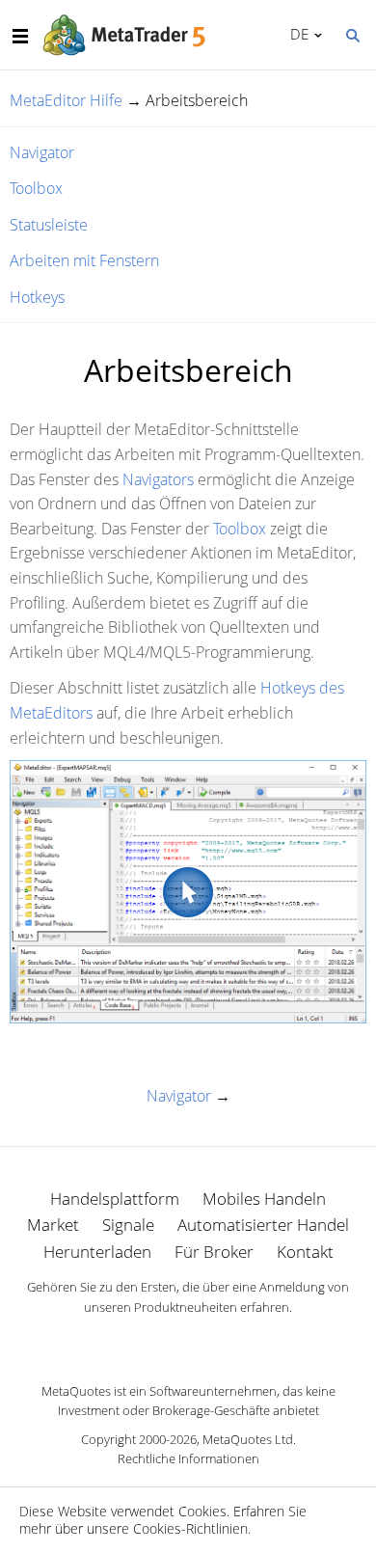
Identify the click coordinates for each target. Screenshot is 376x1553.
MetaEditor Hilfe (66, 100)
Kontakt (305, 1251)
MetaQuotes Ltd (247, 1439)
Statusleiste (49, 224)
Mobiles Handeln (264, 1198)
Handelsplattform (114, 1198)
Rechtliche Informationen (188, 1458)
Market (53, 1224)
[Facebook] (157, 1340)
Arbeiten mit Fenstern (84, 260)
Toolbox (36, 188)
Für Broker (214, 1251)
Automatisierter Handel (263, 1224)
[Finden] (351, 33)
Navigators (158, 479)
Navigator (42, 152)
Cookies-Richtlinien (190, 1528)
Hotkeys (37, 297)
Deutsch (296, 33)
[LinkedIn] (188, 1340)
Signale (128, 1224)
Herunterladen (97, 1251)
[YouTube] (218, 1340)
